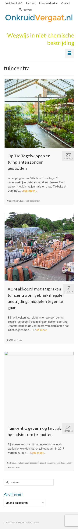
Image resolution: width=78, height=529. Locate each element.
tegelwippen (14, 201)
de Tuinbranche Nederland (27, 463)
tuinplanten (35, 201)
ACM (11, 340)
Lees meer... (29, 190)
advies (11, 463)
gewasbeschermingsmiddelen (53, 463)
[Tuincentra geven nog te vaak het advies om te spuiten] (39, 386)
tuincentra (24, 201)
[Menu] (69, 53)
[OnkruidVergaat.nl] (39, 18)
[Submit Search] (20, 9)
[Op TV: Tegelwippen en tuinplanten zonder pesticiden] (39, 113)
